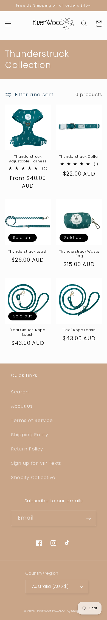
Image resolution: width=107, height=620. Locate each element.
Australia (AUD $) (50, 586)
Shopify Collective (33, 477)
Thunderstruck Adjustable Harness (28, 158)
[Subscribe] (88, 518)
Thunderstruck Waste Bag (79, 253)
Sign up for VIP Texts (36, 463)
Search (20, 391)
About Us (22, 406)
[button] (8, 23)
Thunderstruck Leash (28, 251)
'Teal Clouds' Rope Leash (27, 332)
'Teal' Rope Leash (79, 330)
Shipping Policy (29, 434)
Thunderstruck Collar (79, 156)
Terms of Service (32, 420)
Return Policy (27, 449)
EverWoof (44, 611)
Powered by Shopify (67, 611)
